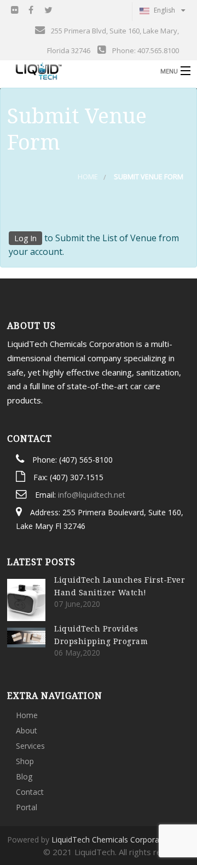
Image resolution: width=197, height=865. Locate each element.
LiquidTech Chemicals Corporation (112, 839)
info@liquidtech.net (91, 495)
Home (88, 176)
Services (30, 746)
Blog (24, 776)
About (26, 730)
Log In (25, 238)
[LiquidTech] (78, 71)
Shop (25, 761)
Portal (26, 807)
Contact (30, 792)
